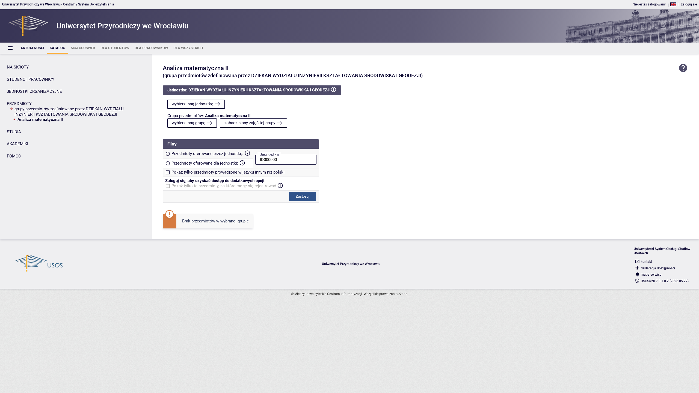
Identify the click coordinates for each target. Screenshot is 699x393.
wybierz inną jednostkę (192, 104)
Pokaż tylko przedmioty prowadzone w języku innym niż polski (228, 172)
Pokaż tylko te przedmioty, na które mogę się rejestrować (223, 185)
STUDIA (14, 131)
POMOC (14, 156)
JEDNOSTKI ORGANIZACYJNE (34, 91)
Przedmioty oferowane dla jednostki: (204, 163)
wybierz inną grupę (188, 122)
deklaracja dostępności (658, 268)
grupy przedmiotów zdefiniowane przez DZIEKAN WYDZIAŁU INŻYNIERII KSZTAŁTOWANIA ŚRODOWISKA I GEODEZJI (69, 111)
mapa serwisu (651, 274)
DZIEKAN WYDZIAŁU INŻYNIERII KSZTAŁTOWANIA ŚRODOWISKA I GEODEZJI (259, 90)
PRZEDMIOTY (19, 103)
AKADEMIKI (17, 143)
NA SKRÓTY (18, 67)
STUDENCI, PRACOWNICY (30, 79)
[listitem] (32, 48)
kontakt (646, 262)
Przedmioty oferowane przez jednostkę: (207, 153)
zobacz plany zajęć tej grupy (249, 122)
